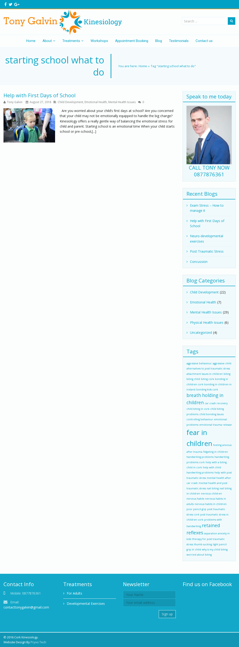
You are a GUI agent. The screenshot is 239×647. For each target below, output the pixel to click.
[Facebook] (6, 4)
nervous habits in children (211, 504)
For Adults (74, 593)
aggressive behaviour (199, 363)
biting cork (207, 379)
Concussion (198, 261)
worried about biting (199, 554)
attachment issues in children (204, 374)
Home (143, 66)
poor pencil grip (196, 509)
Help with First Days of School (40, 95)
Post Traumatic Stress (207, 251)
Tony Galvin (14, 102)
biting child (193, 379)
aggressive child (222, 363)
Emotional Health (95, 102)
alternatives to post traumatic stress (208, 368)
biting (227, 374)
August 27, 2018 (40, 102)
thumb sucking (203, 544)
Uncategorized (201, 332)
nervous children (211, 493)
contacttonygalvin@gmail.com (26, 607)
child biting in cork (197, 408)
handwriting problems (200, 457)
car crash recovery (216, 403)
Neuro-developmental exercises (206, 238)
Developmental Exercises (86, 603)
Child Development (70, 102)
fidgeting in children (215, 451)
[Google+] (16, 4)
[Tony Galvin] (64, 22)
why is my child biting (215, 549)
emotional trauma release (215, 424)
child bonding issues (211, 414)
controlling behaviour (199, 419)
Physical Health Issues (206, 322)
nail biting (213, 488)
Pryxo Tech (38, 642)
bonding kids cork (207, 389)
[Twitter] (10, 4)
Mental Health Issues (122, 102)
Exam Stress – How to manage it (207, 208)
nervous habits (195, 498)
